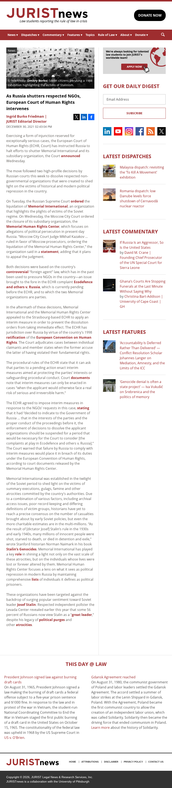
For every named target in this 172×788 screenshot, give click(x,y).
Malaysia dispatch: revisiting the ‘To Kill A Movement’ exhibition (142, 172)
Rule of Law (107, 35)
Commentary (53, 35)
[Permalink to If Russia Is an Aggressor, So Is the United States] (109, 246)
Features (74, 35)
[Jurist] (47, 15)
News (13, 35)
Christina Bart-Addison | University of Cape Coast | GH (141, 301)
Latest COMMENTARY (130, 231)
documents (80, 377)
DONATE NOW (150, 15)
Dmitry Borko (37, 81)
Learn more (100, 727)
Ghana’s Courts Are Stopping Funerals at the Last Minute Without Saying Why (142, 286)
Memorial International (48, 206)
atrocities (24, 624)
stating (83, 408)
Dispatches (30, 35)
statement (50, 251)
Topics (90, 35)
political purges (52, 619)
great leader (82, 614)
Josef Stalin (26, 604)
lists (35, 579)
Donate (141, 35)
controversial (17, 272)
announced (70, 156)
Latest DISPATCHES (127, 156)
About (126, 35)
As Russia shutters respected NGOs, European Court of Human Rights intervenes (43, 102)
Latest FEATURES (124, 331)
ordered (77, 201)
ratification (15, 337)
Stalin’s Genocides (21, 549)
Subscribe (134, 113)
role (18, 554)
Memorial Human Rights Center (32, 226)
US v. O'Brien (14, 737)
